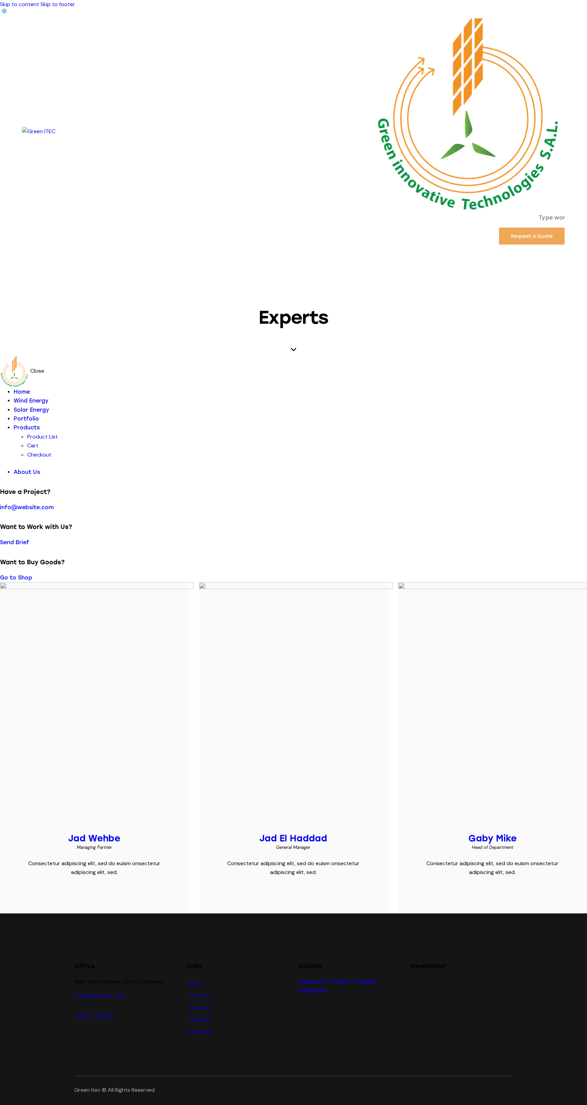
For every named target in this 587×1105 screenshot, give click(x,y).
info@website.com (27, 507)
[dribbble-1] (101, 891)
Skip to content (19, 4)
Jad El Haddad (293, 838)
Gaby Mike (492, 838)
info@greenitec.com (99, 995)
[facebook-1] (73, 891)
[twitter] (87, 891)
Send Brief (14, 542)
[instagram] (115, 891)
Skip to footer (57, 4)
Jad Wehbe (94, 838)
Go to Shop (16, 577)
